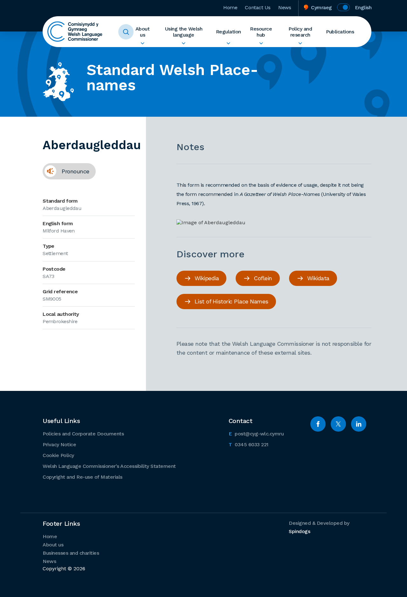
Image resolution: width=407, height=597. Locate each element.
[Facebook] (318, 424)
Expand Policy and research (300, 43)
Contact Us (258, 7)
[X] (338, 424)
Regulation (228, 32)
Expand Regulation (228, 43)
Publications (340, 32)
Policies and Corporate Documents (83, 434)
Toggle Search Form (126, 31)
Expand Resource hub (261, 43)
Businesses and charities (71, 553)
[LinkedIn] (358, 424)
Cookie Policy (58, 455)
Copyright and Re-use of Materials (82, 477)
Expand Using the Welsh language (184, 43)
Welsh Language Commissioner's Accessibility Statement (109, 466)
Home (230, 7)
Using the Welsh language (184, 32)
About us (142, 32)
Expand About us (142, 43)
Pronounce (66, 171)
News (284, 7)
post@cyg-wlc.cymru (256, 433)
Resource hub (261, 32)
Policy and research (300, 32)
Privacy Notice (59, 444)
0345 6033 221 (248, 444)
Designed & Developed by (319, 527)
